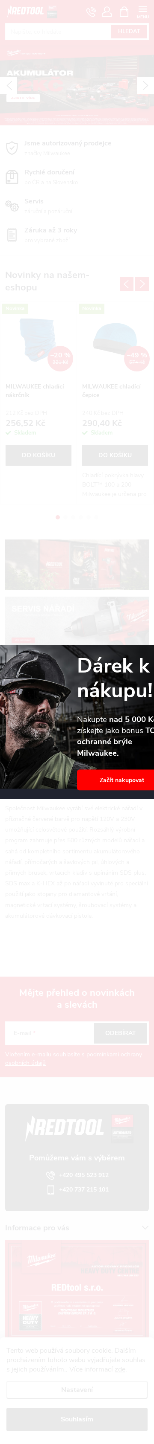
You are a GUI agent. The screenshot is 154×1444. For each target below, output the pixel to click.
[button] (8, 85)
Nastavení (77, 1390)
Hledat (129, 31)
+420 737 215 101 (84, 1190)
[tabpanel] (38, 403)
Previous (126, 284)
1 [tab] (58, 517)
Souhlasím (77, 1419)
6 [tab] (96, 517)
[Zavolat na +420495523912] (91, 11)
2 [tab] (65, 517)
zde (120, 1369)
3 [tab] (73, 517)
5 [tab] (88, 517)
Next (142, 284)
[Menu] (142, 11)
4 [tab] (81, 517)
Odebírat (120, 1033)
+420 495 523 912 (84, 1175)
